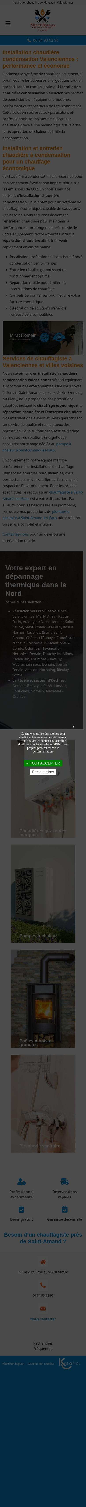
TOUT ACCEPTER (44, 763)
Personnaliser (43, 772)
